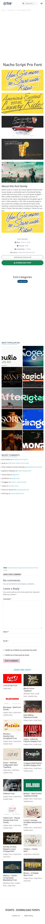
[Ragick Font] (33, 377)
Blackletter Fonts (29, 694)
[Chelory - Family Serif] (33, 841)
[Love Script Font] (12, 678)
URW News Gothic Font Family (18, 463)
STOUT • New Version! (18, 482)
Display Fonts (7, 712)
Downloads (21, 249)
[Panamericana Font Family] (12, 440)
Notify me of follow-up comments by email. (21, 650)
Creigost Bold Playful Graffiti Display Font (33, 764)
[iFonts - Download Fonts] (9, 3)
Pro (36, 568)
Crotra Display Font (24, 471)
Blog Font (15, 475)
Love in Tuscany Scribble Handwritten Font (33, 822)
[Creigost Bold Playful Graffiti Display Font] (33, 755)
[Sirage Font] (33, 419)
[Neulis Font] (12, 356)
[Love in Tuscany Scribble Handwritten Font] (33, 812)
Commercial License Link (22, 257)
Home (3, 10)
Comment (7, 599)
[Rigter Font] (33, 398)
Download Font (23, 263)
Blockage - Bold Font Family (12, 708)
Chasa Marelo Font (17, 493)
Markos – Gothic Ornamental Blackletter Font (10, 877)
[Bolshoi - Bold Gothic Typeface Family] (33, 785)
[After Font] (12, 398)
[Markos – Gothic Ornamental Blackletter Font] (12, 867)
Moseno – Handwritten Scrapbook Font (10, 736)
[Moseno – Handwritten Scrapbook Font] (12, 725)
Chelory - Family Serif (30, 850)
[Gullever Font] (12, 785)
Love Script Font (10, 685)
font (9, 568)
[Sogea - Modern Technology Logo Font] (33, 356)
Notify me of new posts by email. (17, 655)
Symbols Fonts (8, 715)
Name (6, 632)
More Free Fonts (22, 670)
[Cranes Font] (12, 377)
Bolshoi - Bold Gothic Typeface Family (33, 794)
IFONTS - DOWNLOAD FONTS (22, 910)
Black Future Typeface (29, 689)
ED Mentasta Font (22, 490)
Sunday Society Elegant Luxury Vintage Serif (9, 849)
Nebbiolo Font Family (20, 459)
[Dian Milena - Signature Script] (33, 707)
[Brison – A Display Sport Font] (33, 865)
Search (23, 3)
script (5, 570)
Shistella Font (13, 486)
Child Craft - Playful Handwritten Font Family (11, 820)
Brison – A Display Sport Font (31, 874)
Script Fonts (11, 10)
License (14, 252)
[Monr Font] (33, 440)
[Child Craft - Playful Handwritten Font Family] (12, 809)
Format (21, 246)
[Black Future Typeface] (33, 680)
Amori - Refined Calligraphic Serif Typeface (10, 765)
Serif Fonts (15, 770)
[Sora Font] (12, 419)
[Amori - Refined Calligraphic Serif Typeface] (12, 754)
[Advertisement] (22, 38)
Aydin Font (15, 478)
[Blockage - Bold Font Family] (12, 699)
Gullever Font (9, 793)
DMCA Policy (28, 916)
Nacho (14, 568)
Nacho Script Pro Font (25, 568)
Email (5, 641)
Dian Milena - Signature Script (30, 716)
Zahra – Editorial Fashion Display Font (32, 740)
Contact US (16, 916)
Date (18, 242)
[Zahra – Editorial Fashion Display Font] (33, 731)
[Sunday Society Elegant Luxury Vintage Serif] (12, 838)
